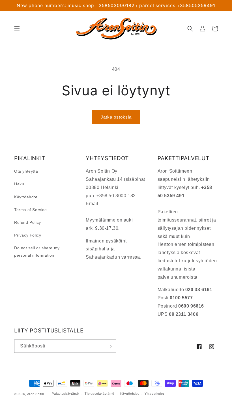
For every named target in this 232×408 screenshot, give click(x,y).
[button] (17, 28)
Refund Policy (27, 222)
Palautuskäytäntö (65, 393)
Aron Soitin (35, 394)
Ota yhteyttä (26, 171)
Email (92, 203)
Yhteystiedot (154, 393)
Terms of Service (30, 209)
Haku (19, 184)
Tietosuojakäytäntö (99, 393)
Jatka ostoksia (116, 117)
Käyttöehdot (26, 197)
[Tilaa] (109, 346)
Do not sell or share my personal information (37, 251)
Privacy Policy (27, 235)
